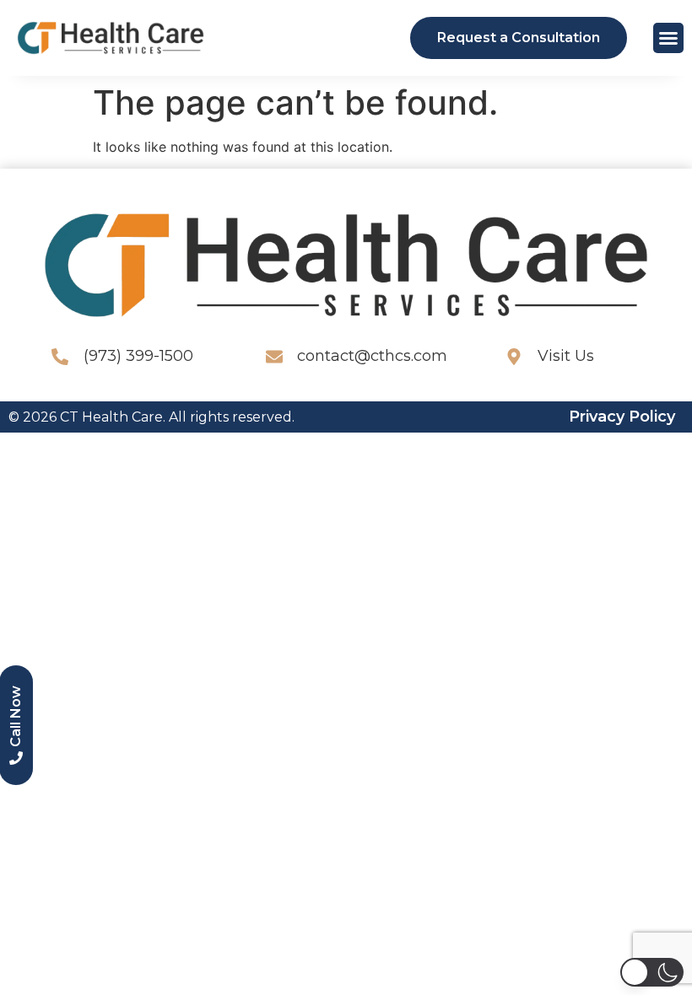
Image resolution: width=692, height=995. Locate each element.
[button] (668, 38)
